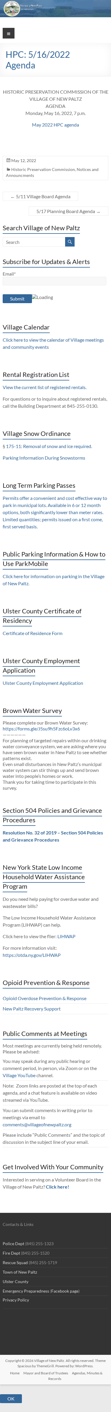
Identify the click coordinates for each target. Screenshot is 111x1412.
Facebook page (64, 1290)
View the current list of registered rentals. (44, 387)
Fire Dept (11, 1253)
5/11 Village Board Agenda (40, 196)
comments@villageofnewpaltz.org (37, 1124)
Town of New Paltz (20, 1272)
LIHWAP (66, 936)
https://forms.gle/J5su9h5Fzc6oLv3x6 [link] (41, 728)
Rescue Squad (15, 1262)
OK (11, 1398)
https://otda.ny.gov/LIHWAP (32, 955)
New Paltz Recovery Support (32, 1008)
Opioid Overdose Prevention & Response (44, 998)
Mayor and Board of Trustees (45, 1373)
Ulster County (15, 1281)
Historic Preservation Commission (43, 169)
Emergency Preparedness (26, 1290)
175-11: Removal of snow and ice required (48, 446)
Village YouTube (19, 1075)
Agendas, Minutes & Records (75, 1376)
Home (15, 1373)
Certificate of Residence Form (32, 633)
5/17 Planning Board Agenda (68, 211)
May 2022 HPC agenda (55, 124)
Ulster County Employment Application (43, 683)
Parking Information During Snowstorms (44, 457)
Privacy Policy (16, 1299)
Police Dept (13, 1243)
